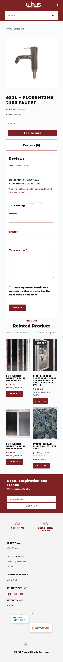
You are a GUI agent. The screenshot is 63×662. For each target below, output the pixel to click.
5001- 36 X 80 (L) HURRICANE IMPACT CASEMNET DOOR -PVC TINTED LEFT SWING (44, 380)
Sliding (9, 388)
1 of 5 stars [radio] (29, 203)
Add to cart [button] (14, 394)
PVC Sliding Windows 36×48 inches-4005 (15, 378)
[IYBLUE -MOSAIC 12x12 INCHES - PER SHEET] (45, 423)
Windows (18, 388)
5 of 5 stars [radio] (41, 203)
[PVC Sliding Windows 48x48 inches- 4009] (18, 423)
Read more (40, 401)
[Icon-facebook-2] (9, 594)
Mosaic (36, 460)
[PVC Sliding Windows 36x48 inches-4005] (18, 355)
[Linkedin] (21, 594)
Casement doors (41, 392)
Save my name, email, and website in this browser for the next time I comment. (30, 291)
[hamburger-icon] (7, 5)
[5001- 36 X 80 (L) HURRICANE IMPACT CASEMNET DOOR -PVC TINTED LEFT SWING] (45, 355)
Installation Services (45, 529)
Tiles (43, 460)
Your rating (18, 205)
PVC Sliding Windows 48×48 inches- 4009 (15, 446)
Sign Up (31, 505)
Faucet (21, 115)
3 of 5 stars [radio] (35, 203)
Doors (36, 395)
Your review (18, 250)
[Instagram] (15, 594)
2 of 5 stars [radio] (32, 203)
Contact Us (17, 527)
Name (14, 213)
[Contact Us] (17, 524)
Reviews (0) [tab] (31, 145)
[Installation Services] (45, 524)
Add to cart (32, 133)
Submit (17, 307)
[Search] (53, 15)
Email (13, 231)
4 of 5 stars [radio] (38, 203)
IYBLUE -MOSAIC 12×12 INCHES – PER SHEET (45, 446)
